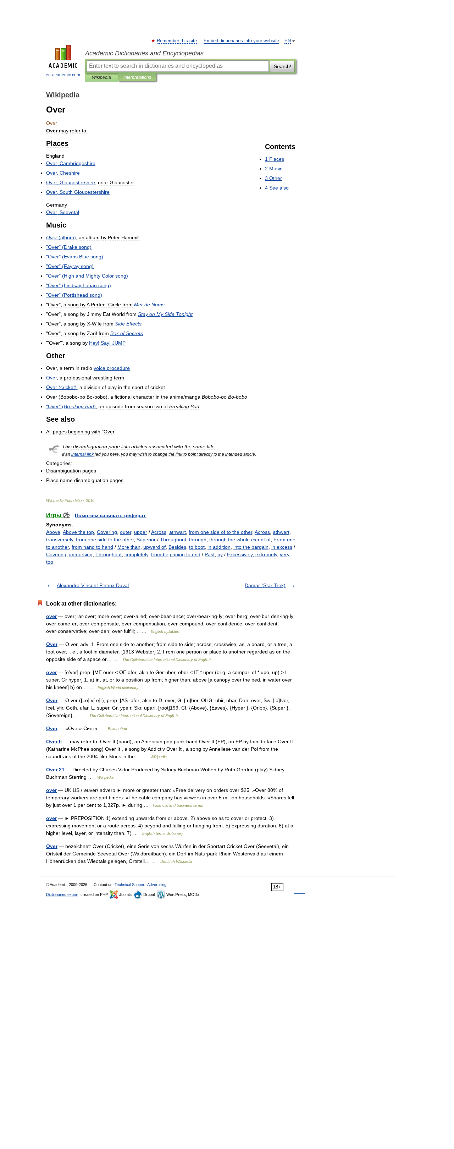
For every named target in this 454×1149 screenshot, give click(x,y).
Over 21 (55, 769)
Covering (107, 532)
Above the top (78, 532)
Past (210, 554)
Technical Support (130, 884)
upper (140, 532)
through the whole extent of (240, 539)
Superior (146, 539)
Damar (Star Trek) (265, 585)
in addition (219, 547)
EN (287, 40)
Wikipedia (101, 77)
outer (125, 532)
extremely (266, 554)
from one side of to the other (220, 532)
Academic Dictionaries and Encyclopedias (144, 53)
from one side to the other (105, 539)
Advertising (156, 884)
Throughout (173, 539)
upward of (154, 547)
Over (51, 644)
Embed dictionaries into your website (241, 40)
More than (128, 547)
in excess (281, 547)
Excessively (240, 554)
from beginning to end (175, 554)
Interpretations (137, 77)
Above (53, 532)
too (49, 562)
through (197, 539)
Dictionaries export (62, 894)
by (220, 554)
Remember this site (177, 40)
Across (158, 532)
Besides (177, 547)
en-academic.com (63, 74)
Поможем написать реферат (110, 515)
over (51, 616)
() (61, 237)
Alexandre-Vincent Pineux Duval (93, 585)
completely (136, 554)
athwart (177, 532)
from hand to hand (92, 547)
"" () (69, 247)
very (284, 554)
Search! (282, 66)
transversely (59, 539)
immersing (81, 554)
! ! (107, 343)
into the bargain (250, 547)
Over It (54, 741)
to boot (197, 547)
